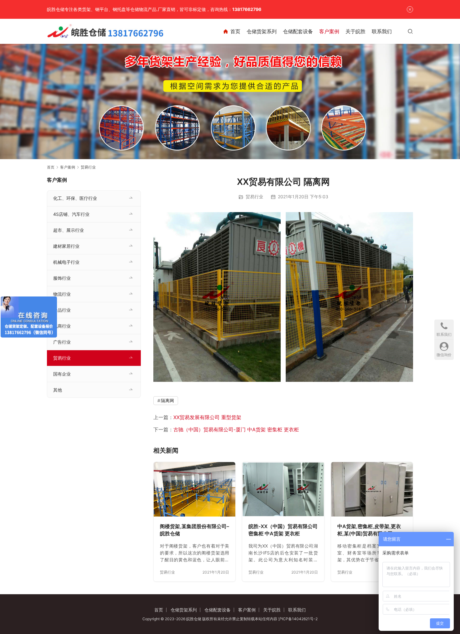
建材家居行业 (66, 246)
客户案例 (329, 31)
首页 (235, 31)
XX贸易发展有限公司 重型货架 (207, 417)
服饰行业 (62, 278)
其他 (57, 389)
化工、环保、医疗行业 (75, 198)
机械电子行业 (66, 262)
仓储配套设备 (298, 31)
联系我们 (382, 31)
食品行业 (62, 310)
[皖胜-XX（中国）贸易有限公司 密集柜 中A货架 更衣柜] (283, 489)
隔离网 (167, 400)
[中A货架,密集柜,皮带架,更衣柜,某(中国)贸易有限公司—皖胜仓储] (372, 489)
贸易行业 (254, 196)
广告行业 (62, 342)
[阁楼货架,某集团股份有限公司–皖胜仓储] (194, 489)
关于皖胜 (355, 31)
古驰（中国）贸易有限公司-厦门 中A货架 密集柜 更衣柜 (236, 429)
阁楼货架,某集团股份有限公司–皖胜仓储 (194, 530)
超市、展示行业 (68, 230)
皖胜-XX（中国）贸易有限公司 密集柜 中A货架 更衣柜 (283, 530)
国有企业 (62, 374)
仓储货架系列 (262, 31)
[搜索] (410, 31)
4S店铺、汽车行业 (71, 214)
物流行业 (62, 294)
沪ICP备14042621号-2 (298, 618)
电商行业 (62, 326)
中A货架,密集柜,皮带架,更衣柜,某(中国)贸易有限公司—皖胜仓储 (370, 530)
